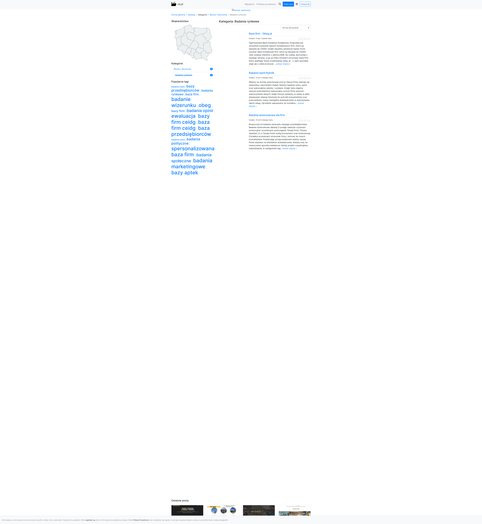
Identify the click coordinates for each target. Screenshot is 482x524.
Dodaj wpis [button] (288, 4)
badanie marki (178, 86)
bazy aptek (184, 172)
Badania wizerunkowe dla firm (267, 115)
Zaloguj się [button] (305, 4)
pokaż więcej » (283, 64)
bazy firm (178, 111)
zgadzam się (90, 520)
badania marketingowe (191, 163)
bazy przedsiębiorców (185, 88)
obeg (205, 105)
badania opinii (200, 110)
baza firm (192, 94)
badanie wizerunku (184, 102)
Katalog (191, 14)
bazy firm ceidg (190, 119)
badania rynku (178, 139)
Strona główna (178, 14)
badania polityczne (185, 141)
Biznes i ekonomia (218, 14)
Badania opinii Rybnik (261, 72)
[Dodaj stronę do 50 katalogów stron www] (241, 10)
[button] (279, 4)
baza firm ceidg (190, 125)
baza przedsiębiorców (192, 131)
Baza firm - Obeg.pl (260, 33)
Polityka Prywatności (141, 520)
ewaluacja (184, 116)
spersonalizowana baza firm (193, 151)
